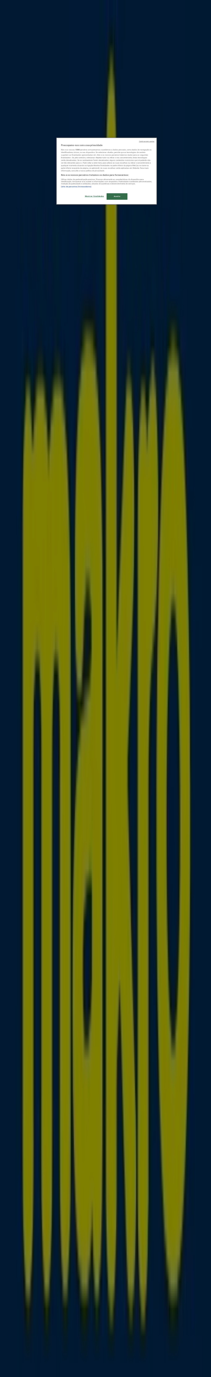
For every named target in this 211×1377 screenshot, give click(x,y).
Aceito (117, 196)
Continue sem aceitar (146, 141)
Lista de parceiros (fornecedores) (76, 187)
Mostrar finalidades (94, 196)
